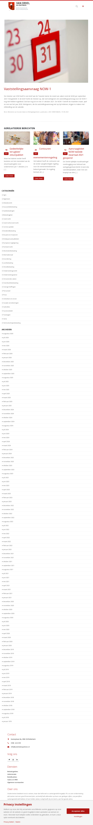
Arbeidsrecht (7, 203)
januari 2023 (7, 501)
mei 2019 (6, 677)
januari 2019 (7, 693)
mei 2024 (6, 437)
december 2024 (8, 410)
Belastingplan (8, 215)
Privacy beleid (9, 822)
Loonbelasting (8, 263)
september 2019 (8, 661)
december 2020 (8, 601)
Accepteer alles (78, 811)
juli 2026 (6, 337)
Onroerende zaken (9, 279)
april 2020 (6, 633)
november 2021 (8, 557)
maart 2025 (7, 397)
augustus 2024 (8, 426)
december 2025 (8, 362)
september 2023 (8, 470)
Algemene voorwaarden (15, 782)
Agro (4, 195)
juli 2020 (6, 621)
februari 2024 (7, 450)
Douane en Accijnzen (10, 235)
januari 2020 (7, 645)
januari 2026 (7, 357)
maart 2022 (7, 541)
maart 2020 (7, 637)
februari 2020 (7, 641)
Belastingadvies (12, 771)
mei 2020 (6, 629)
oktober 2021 (7, 561)
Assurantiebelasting (10, 207)
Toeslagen (6, 315)
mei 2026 (6, 346)
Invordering (7, 259)
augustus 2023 (8, 473)
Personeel (6, 291)
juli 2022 (6, 525)
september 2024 (8, 421)
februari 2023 (7, 497)
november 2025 (8, 366)
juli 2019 (6, 669)
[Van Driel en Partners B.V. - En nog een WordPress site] (18, 6)
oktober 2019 (7, 657)
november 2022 (8, 509)
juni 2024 (6, 433)
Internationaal (8, 255)
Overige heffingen (9, 287)
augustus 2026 (8, 333)
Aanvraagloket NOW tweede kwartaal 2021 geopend (50, 153)
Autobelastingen (9, 211)
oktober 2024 (7, 417)
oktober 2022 (7, 513)
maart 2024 (7, 445)
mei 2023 (6, 485)
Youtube (13, 759)
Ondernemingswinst (10, 275)
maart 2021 (7, 589)
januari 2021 (7, 597)
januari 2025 (7, 406)
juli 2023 (6, 477)
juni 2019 (6, 673)
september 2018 (8, 709)
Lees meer (16, 178)
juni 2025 (6, 386)
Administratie (11, 774)
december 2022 (8, 505)
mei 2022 (6, 533)
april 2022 (6, 537)
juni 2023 (6, 481)
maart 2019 (7, 685)
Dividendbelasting (9, 231)
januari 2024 (7, 453)
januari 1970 (7, 721)
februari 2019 (7, 689)
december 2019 (8, 649)
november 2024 (8, 413)
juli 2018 (6, 717)
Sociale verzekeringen (11, 303)
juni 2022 (6, 529)
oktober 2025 (7, 370)
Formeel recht (8, 247)
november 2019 (8, 653)
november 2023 (8, 461)
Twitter (9, 759)
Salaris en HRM (12, 780)
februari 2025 (7, 401)
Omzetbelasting (8, 267)
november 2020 (8, 605)
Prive (5, 295)
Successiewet (8, 311)
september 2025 (8, 373)
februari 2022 (7, 545)
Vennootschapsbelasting (11, 323)
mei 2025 (6, 390)
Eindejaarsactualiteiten (11, 239)
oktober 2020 (7, 609)
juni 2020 (6, 625)
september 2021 (8, 565)
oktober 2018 (7, 705)
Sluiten (17, 822)
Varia (5, 319)
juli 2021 (6, 573)
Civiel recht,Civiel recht (10, 223)
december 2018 (8, 697)
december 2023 (8, 457)
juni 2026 (6, 342)
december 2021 (8, 553)
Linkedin (17, 759)
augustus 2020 (8, 617)
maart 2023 (7, 493)
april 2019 (6, 681)
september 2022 (8, 517)
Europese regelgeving (10, 243)
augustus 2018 (8, 713)
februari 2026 (7, 353)
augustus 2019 (8, 665)
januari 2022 (7, 549)
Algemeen (6, 199)
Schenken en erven (10, 299)
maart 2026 (7, 350)
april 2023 (6, 490)
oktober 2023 (7, 465)
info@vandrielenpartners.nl (20, 747)
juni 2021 (6, 577)
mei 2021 (6, 581)
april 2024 (6, 441)
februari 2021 (7, 593)
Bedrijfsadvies (12, 777)
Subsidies (6, 307)
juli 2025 (6, 381)
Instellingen (78, 816)
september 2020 (8, 613)
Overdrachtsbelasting (10, 283)
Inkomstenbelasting (10, 251)
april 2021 (6, 585)
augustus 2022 (8, 521)
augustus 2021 (8, 569)
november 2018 (8, 701)
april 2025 (6, 393)
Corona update (8, 227)
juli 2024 (6, 430)
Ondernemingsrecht (10, 271)
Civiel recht (7, 219)
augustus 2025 (8, 377)
